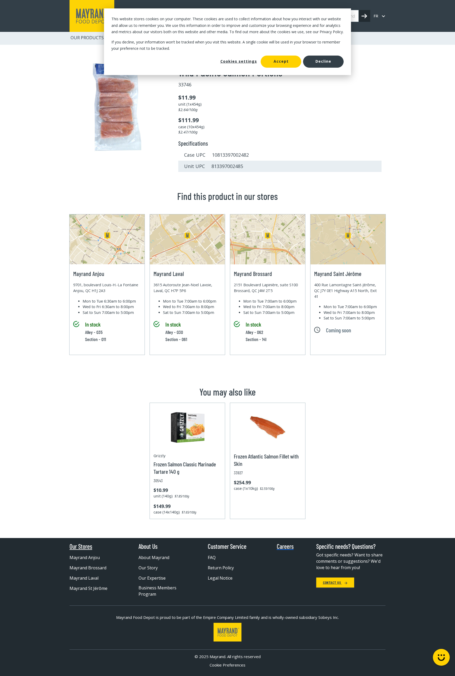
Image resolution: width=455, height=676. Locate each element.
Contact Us (332, 582)
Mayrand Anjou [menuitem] (85, 557)
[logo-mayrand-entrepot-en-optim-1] (92, 16)
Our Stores (81, 546)
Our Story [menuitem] (148, 568)
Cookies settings (238, 61)
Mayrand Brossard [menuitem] (88, 568)
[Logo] (227, 632)
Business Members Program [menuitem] (157, 591)
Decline (323, 61)
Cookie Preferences (227, 665)
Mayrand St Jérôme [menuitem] (88, 588)
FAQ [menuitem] (212, 557)
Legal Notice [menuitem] (220, 578)
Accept (281, 61)
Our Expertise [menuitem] (152, 578)
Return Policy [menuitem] (221, 568)
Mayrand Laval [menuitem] (84, 578)
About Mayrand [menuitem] (154, 557)
